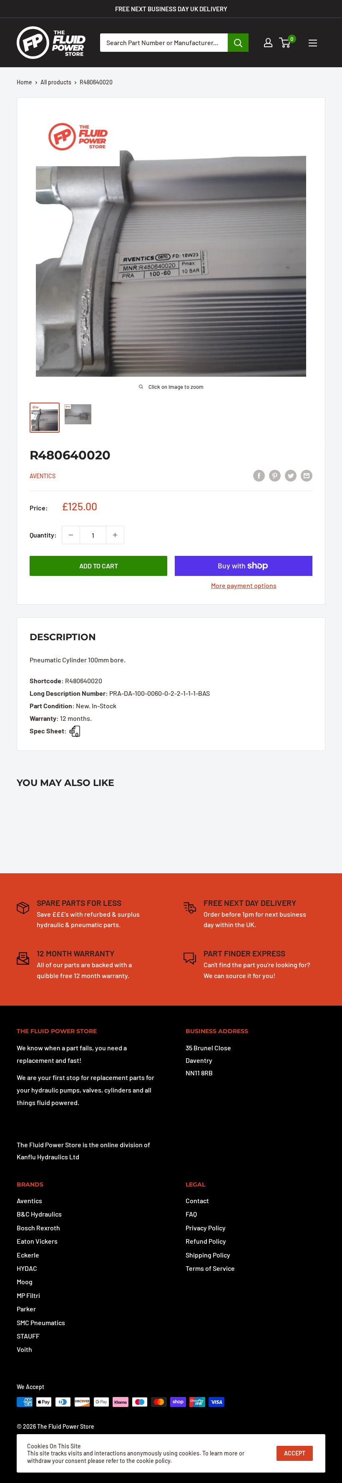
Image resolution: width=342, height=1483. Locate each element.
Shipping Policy (208, 1255)
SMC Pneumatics (41, 1322)
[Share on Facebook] (259, 475)
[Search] (238, 42)
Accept (294, 1453)
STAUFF (28, 1336)
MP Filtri (28, 1295)
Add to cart (98, 566)
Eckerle (28, 1255)
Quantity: (43, 535)
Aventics (42, 475)
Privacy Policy (206, 1228)
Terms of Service (210, 1268)
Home (24, 82)
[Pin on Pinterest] (275, 475)
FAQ (191, 1214)
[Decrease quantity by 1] (71, 535)
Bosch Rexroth (38, 1228)
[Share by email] (306, 475)
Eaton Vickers (37, 1241)
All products (55, 82)
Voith (24, 1349)
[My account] (268, 42)
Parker (26, 1309)
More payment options (244, 585)
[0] (285, 43)
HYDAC (27, 1268)
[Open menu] (313, 43)
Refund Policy (206, 1241)
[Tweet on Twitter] (291, 475)
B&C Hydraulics (39, 1214)
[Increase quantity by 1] (115, 535)
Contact (197, 1200)
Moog (25, 1281)
